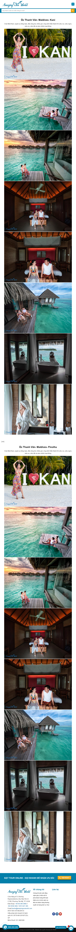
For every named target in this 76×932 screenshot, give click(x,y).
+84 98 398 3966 (20, 904)
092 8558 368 (12, 906)
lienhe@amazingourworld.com (22, 908)
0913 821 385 (23, 906)
